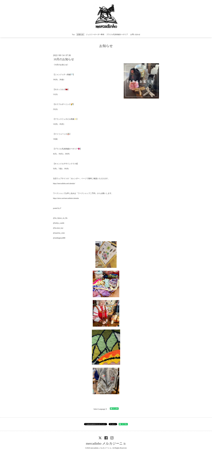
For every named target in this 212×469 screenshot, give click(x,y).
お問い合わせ (135, 34)
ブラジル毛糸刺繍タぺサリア (117, 34)
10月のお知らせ (64, 59)
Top (73, 34)
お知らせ (80, 34)
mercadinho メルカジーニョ (106, 443)
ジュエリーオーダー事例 (95, 34)
